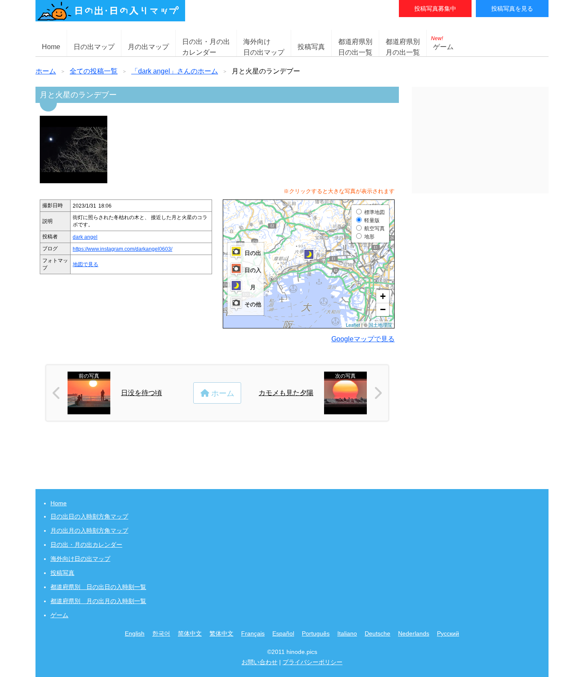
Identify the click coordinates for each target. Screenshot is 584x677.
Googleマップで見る (363, 339)
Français (253, 633)
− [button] (383, 309)
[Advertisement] (480, 140)
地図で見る (85, 264)
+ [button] (383, 296)
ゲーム (442, 42)
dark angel (85, 237)
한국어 (161, 633)
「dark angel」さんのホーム (174, 71)
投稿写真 (311, 46)
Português (316, 633)
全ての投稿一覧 (94, 71)
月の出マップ (148, 46)
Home (51, 46)
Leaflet (353, 324)
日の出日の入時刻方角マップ (89, 516)
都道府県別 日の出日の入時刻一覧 (98, 586)
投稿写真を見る (512, 8)
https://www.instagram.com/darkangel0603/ (122, 249)
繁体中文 (221, 633)
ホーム (45, 71)
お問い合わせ (259, 662)
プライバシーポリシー (312, 662)
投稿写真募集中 (435, 8)
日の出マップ (94, 46)
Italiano (347, 633)
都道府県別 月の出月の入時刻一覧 (98, 601)
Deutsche (377, 633)
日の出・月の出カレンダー (86, 544)
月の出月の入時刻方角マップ (89, 530)
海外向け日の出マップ (80, 558)
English (135, 633)
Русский (448, 633)
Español (283, 633)
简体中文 (190, 633)
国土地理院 (380, 324)
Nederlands (413, 633)
